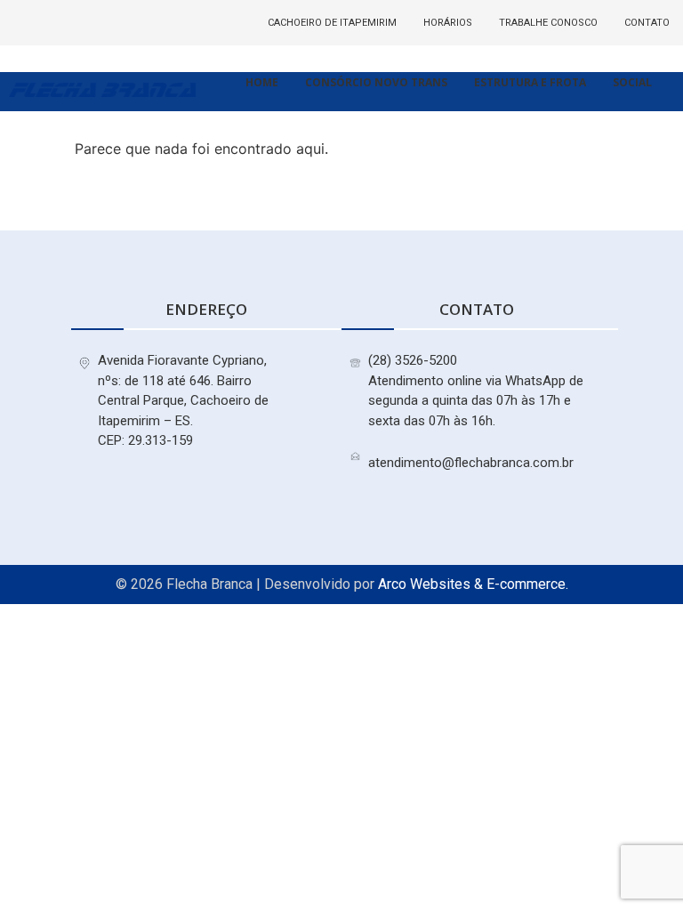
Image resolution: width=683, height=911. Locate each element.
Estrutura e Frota (530, 82)
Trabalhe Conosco (548, 22)
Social (632, 82)
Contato (647, 22)
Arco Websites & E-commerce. (473, 584)
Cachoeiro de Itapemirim (332, 22)
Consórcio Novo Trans (376, 82)
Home (261, 82)
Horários (447, 22)
